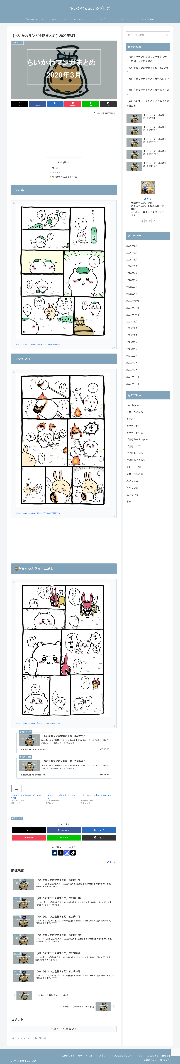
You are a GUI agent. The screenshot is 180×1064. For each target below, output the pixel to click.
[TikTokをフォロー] (73, 853)
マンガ (80, 1055)
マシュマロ (57, 172)
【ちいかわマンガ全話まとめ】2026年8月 (147, 70)
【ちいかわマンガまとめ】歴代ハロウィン (147, 81)
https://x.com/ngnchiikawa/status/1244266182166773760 (38, 723)
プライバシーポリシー (135, 1055)
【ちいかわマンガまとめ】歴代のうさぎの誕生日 (147, 103)
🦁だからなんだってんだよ (65, 176)
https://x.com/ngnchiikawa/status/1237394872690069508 (38, 344)
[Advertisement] (64, 134)
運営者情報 (165, 1055)
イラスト (89, 1055)
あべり (148, 198)
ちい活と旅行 (117, 1055)
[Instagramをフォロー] (67, 853)
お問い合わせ (152, 1055)
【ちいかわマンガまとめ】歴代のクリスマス (147, 92)
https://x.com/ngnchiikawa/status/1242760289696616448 (38, 513)
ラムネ (55, 168)
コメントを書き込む (63, 1029)
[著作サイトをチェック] (54, 853)
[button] (108, 104)
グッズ (98, 1055)
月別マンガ (18, 818)
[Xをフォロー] (61, 853)
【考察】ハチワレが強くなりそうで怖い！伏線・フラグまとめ (146, 58)
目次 (59, 162)
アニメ (106, 1055)
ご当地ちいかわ (67, 1055)
